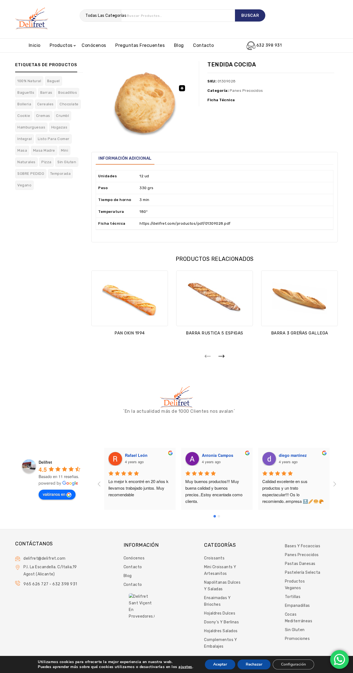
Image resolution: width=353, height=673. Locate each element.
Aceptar (220, 664)
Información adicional (125, 158)
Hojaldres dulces (219, 613)
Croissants (214, 558)
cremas (43, 116)
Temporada (60, 173)
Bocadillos (67, 92)
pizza (46, 162)
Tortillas (293, 596)
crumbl (62, 116)
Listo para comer (53, 139)
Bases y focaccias (302, 546)
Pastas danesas (300, 563)
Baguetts (25, 92)
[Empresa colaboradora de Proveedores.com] (141, 606)
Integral (24, 139)
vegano (24, 185)
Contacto (203, 45)
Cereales (45, 104)
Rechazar (254, 664)
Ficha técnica (221, 100)
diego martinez (293, 455)
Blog (179, 45)
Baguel (53, 81)
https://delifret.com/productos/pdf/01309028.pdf (185, 223)
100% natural (29, 81)
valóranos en (54, 494)
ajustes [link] (185, 666)
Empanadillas (297, 605)
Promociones (297, 638)
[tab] (125, 158)
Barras (46, 92)
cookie (23, 116)
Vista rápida (129, 317)
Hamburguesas (31, 127)
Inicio (35, 45)
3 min (144, 200)
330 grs (147, 188)
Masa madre (44, 150)
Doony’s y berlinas (221, 622)
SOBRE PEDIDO (30, 173)
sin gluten (66, 162)
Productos (61, 45)
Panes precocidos (246, 91)
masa (22, 150)
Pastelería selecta (302, 572)
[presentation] (208, 356)
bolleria (24, 104)
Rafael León (136, 455)
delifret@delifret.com (44, 558)
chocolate (69, 104)
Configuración (293, 664)
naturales (26, 162)
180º (144, 212)
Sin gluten (295, 630)
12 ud (144, 176)
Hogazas (59, 127)
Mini (64, 150)
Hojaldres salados (221, 631)
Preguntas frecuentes (140, 45)
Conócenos (94, 45)
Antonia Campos (217, 455)
